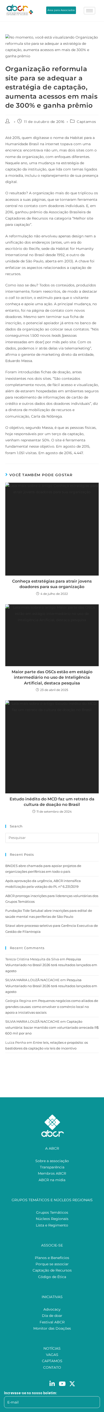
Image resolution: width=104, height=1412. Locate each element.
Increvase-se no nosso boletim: (30, 1393)
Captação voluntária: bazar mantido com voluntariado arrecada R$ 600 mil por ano (52, 1027)
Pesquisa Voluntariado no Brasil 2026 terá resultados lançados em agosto (51, 965)
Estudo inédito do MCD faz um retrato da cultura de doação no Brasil (52, 802)
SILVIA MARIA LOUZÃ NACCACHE (32, 980)
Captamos (86, 121)
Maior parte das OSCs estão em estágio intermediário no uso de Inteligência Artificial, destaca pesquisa (52, 677)
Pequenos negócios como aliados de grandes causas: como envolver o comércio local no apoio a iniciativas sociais (51, 1006)
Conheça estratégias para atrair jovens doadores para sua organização (52, 584)
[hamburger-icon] (89, 10)
